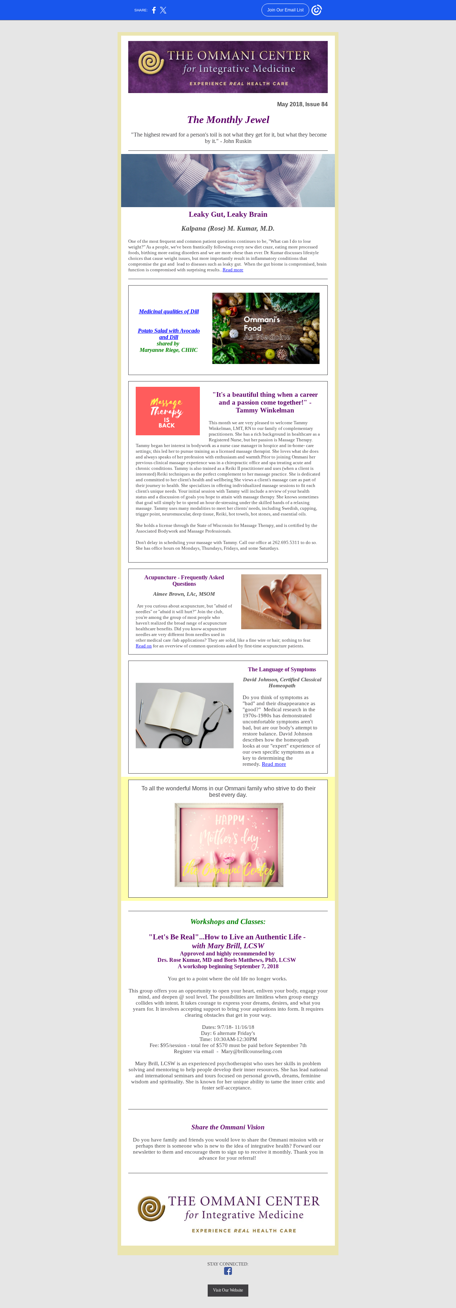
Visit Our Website (228, 1290)
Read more (233, 269)
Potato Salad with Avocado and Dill (169, 334)
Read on (144, 645)
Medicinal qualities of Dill (169, 311)
